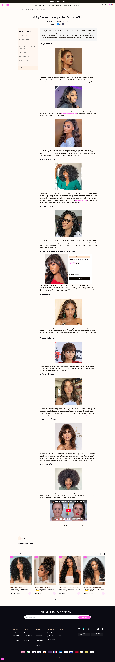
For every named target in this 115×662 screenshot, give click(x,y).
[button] (100, 554)
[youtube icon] (79, 629)
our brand (38, 632)
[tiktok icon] (83, 629)
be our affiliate (50, 632)
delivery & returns (17, 637)
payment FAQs (16, 640)
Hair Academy (39, 637)
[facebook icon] (93, 629)
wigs (25, 632)
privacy (60, 635)
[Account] (109, 5)
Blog (23, 9)
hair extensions (27, 637)
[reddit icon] (88, 629)
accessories (26, 640)
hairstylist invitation (51, 639)
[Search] (103, 5)
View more (57, 599)
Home (19, 9)
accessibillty (15, 643)
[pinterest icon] (103, 629)
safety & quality (62, 637)
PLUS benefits (39, 643)
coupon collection (40, 640)
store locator (39, 635)
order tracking (16, 635)
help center (15, 632)
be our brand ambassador (50, 636)
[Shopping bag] (106, 4)
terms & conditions (63, 632)
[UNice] (7, 5)
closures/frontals (28, 635)
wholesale (38, 645)
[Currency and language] (112, 4)
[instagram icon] (98, 629)
